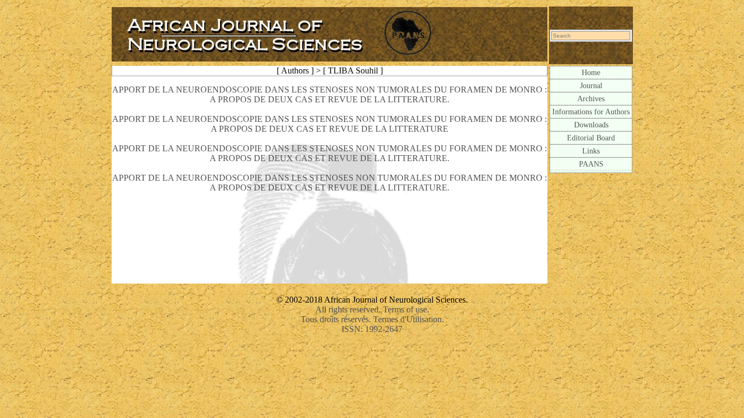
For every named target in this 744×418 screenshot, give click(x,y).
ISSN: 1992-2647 (372, 329)
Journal (591, 85)
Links (591, 150)
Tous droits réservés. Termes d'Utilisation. (372, 319)
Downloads (591, 124)
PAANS (591, 163)
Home (591, 72)
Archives (591, 98)
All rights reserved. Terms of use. (372, 309)
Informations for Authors (591, 111)
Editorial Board (591, 137)
